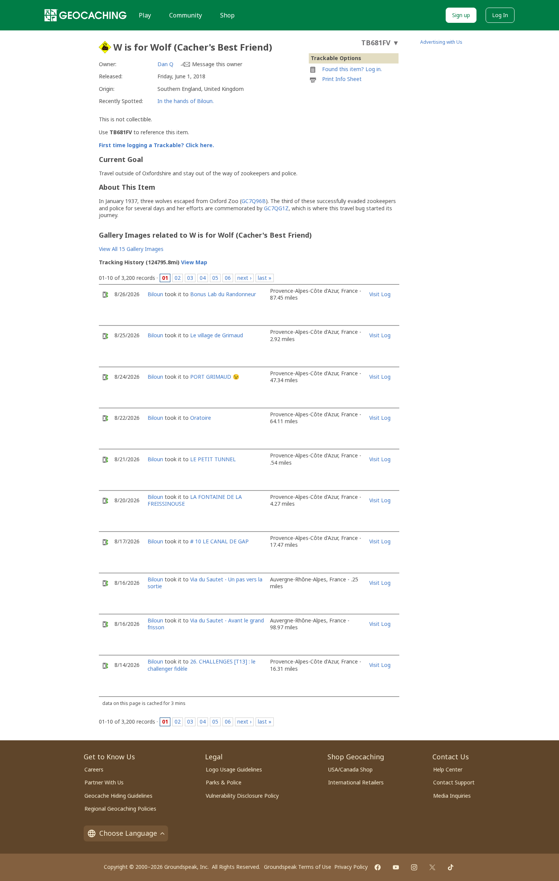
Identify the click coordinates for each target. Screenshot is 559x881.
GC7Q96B (253, 201)
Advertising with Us (441, 42)
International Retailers (356, 782)
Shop (227, 15)
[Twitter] (432, 867)
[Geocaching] (85, 15)
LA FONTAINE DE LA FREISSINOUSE (195, 500)
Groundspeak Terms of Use (297, 866)
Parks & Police (223, 782)
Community (185, 15)
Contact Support (454, 782)
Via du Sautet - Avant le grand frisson (206, 624)
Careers (93, 769)
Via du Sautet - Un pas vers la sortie (205, 583)
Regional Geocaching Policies (120, 808)
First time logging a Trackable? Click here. (156, 145)
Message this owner (217, 64)
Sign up (461, 15)
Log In (500, 15)
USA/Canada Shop (350, 769)
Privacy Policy (351, 866)
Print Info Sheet (342, 79)
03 (190, 277)
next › (244, 277)
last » (265, 277)
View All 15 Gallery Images (131, 248)
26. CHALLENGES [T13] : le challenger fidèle (202, 665)
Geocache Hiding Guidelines (118, 795)
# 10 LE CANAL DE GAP (219, 541)
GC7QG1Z (276, 208)
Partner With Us (104, 782)
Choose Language (128, 833)
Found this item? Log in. (352, 69)
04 (203, 277)
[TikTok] (450, 867)
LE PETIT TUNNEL (213, 459)
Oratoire (200, 417)
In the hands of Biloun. (185, 101)
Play (145, 15)
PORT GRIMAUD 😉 (214, 376)
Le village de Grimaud (216, 335)
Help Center (447, 769)
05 (215, 277)
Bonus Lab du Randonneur (223, 294)
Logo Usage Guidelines (234, 769)
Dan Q (165, 64)
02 (178, 277)
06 (228, 277)
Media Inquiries (452, 795)
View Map (194, 262)
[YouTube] (395, 867)
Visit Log (380, 294)
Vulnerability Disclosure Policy (242, 795)
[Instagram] (414, 867)
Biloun (155, 294)
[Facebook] (377, 867)
